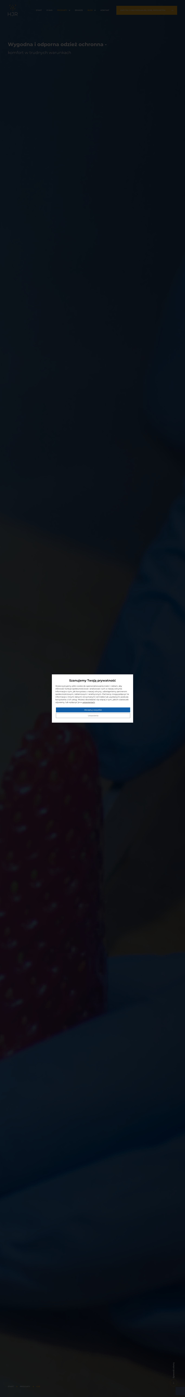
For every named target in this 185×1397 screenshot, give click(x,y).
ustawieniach (88, 702)
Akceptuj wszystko (93, 710)
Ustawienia (93, 715)
